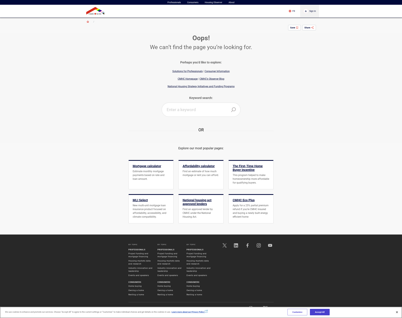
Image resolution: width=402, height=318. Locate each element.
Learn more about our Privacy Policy (188, 312)
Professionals (136, 250)
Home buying (135, 286)
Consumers (134, 282)
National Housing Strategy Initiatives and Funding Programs (201, 86)
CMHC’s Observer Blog (211, 78)
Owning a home (136, 290)
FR (293, 11)
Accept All (319, 312)
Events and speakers (138, 275)
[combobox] (201, 110)
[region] (201, 312)
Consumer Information (217, 71)
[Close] (396, 312)
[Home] (88, 21)
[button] (233, 109)
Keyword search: (201, 97)
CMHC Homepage (188, 78)
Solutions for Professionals (187, 71)
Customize (297, 312)
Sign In (312, 11)
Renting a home (136, 295)
